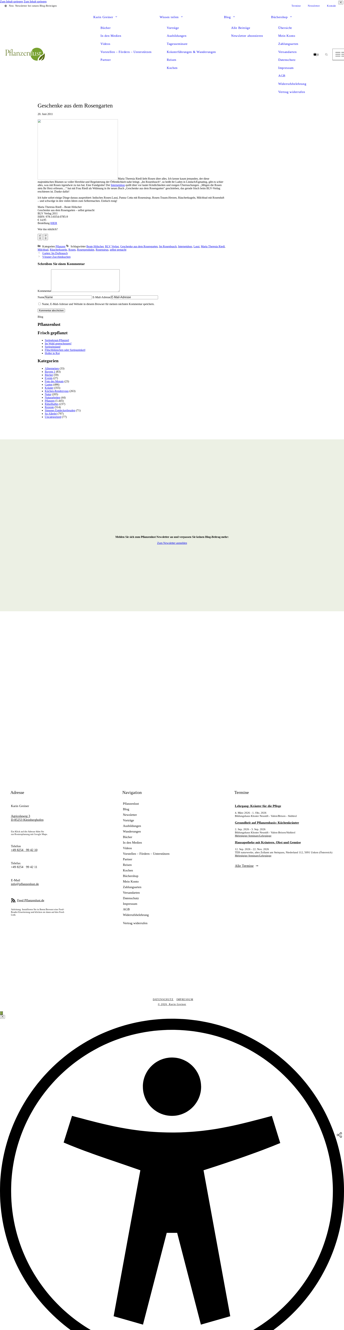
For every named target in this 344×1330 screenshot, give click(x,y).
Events (48, 378)
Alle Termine (244, 866)
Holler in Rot (52, 353)
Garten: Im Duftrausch (55, 253)
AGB (281, 76)
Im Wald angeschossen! (58, 343)
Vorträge (173, 28)
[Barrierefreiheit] (1, 1013)
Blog (227, 17)
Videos (105, 44)
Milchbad (43, 249)
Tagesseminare (177, 44)
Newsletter (314, 5)
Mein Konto (286, 35)
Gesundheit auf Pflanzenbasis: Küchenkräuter (267, 822)
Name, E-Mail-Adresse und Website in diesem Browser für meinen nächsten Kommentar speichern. (98, 304)
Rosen (72, 249)
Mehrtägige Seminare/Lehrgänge (253, 835)
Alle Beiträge (240, 28)
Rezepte (49, 407)
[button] (116, 17)
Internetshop (118, 185)
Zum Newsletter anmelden (172, 543)
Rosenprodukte (85, 249)
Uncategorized (53, 416)
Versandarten (287, 52)
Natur (48, 394)
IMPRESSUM (184, 999)
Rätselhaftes (51, 403)
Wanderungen (132, 831)
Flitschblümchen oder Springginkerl (65, 349)
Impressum (286, 68)
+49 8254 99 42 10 (24, 850)
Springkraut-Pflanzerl (57, 340)
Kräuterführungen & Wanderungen (191, 52)
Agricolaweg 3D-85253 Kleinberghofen (27, 818)
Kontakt (331, 5)
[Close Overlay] (340, 2)
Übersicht (285, 28)
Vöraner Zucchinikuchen (56, 256)
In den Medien (111, 35)
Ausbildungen (176, 35)
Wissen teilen (169, 17)
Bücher (106, 28)
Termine (296, 5)
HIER (53, 223)
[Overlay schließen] (2, 1017)
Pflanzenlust (131, 803)
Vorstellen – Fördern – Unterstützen (126, 52)
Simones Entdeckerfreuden (60, 410)
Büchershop (279, 17)
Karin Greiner (103, 17)
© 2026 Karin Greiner (172, 1004)
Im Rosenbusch (168, 246)
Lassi (196, 246)
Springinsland (52, 346)
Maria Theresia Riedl (213, 246)
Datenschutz (287, 60)
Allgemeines (52, 368)
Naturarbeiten (52, 397)
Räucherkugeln (58, 249)
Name (41, 297)
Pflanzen (60, 246)
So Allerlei (51, 413)
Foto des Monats (54, 381)
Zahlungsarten (288, 44)
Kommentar (44, 290)
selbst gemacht (118, 249)
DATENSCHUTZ (163, 999)
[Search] (326, 54)
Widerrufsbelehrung (292, 84)
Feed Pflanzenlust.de (30, 900)
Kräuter (49, 387)
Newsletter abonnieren (247, 35)
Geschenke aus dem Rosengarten (139, 246)
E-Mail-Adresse (102, 297)
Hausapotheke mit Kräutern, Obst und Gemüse (268, 842)
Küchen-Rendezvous (57, 391)
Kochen (172, 68)
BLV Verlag (112, 246)
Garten (48, 384)
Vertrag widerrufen (291, 92)
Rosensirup (102, 249)
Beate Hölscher (95, 246)
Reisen (171, 60)
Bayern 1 (50, 371)
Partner (106, 60)
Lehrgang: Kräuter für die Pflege (258, 806)
